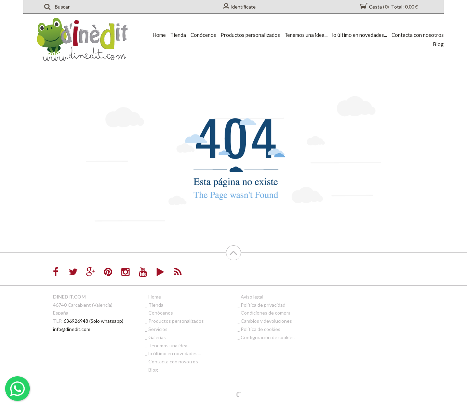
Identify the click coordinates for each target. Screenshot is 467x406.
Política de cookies (260, 329)
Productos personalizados (250, 35)
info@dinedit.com (71, 329)
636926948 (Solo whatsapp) (93, 321)
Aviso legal (252, 297)
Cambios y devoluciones (266, 321)
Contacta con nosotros (417, 35)
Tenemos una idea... (306, 35)
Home (159, 35)
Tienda (178, 35)
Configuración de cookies (268, 337)
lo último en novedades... (359, 35)
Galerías (157, 337)
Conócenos (203, 35)
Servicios (158, 329)
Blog (438, 44)
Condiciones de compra (266, 313)
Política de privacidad (263, 305)
